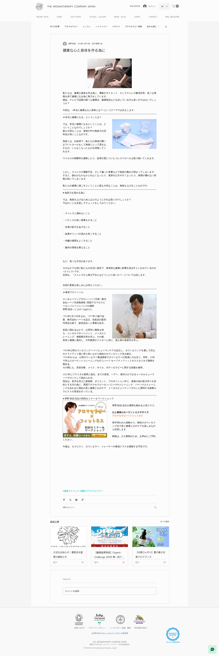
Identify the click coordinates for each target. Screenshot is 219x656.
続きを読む (152, 26)
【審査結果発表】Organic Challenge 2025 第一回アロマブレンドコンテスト (109, 555)
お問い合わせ (80, 628)
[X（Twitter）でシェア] (70, 499)
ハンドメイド (101, 26)
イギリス (116, 26)
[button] (176, 6)
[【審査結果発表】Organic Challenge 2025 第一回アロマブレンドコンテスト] (109, 536)
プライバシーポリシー (99, 628)
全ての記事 (55, 26)
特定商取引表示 (140, 628)
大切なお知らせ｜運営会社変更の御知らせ (68, 554)
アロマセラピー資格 (133, 26)
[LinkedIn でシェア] (76, 499)
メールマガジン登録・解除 (120, 628)
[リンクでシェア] (82, 499)
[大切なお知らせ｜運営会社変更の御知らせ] (68, 536)
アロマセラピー (71, 26)
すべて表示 (164, 522)
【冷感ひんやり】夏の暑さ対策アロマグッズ (150, 554)
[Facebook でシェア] (64, 499)
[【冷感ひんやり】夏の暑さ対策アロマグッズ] (150, 536)
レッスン (87, 26)
